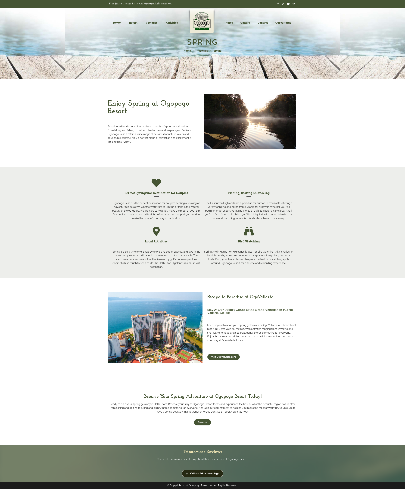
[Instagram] (283, 4)
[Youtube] (288, 4)
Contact (263, 22)
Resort (133, 22)
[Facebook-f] (278, 4)
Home (117, 22)
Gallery (245, 22)
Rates (229, 22)
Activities (202, 50)
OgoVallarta (283, 22)
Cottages (151, 22)
